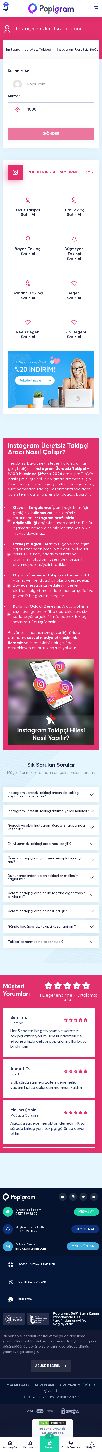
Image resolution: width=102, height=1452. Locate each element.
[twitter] (83, 1197)
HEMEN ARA (85, 1229)
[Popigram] (51, 8)
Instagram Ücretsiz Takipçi (28, 49)
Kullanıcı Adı (19, 71)
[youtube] (94, 1197)
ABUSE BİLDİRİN (47, 1366)
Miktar (14, 96)
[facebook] (63, 1197)
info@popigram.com (30, 1248)
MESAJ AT (86, 1211)
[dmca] (70, 1411)
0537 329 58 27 (26, 1214)
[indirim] (51, 407)
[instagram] (73, 1197)
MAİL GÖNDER (83, 1246)
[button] (96, 8)
